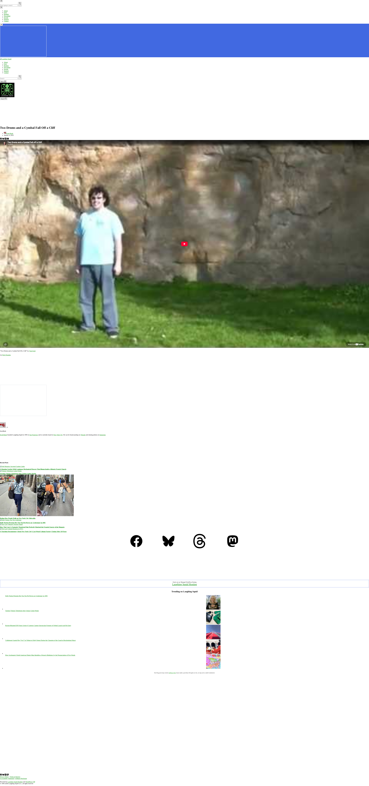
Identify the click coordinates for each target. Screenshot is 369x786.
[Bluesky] (3, 139)
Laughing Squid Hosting (184, 584)
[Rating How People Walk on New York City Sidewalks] (37, 515)
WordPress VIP (30, 782)
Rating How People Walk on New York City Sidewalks (17, 518)
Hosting (6, 66)
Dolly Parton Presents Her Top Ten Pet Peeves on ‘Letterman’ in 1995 (22, 523)
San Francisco (33, 435)
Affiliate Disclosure (21, 778)
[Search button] (20, 77)
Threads (83, 435)
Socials (6, 69)
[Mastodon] (232, 548)
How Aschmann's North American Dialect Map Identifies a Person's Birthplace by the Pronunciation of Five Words (40, 655)
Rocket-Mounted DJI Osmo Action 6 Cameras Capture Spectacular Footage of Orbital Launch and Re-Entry (38, 625)
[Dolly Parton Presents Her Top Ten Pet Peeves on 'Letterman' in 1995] (213, 609)
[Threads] (6, 139)
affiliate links (172, 673)
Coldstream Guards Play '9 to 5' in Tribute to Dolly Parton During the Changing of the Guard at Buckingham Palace (40, 640)
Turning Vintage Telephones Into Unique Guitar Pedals (18, 473)
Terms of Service (15, 777)
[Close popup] (1, 25)
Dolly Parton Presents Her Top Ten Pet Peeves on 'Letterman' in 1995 (26, 596)
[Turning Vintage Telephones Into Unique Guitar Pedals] (11, 471)
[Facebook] (1, 139)
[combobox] (9, 79)
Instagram (103, 435)
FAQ (5, 64)
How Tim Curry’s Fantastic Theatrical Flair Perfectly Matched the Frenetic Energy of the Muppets (32, 527)
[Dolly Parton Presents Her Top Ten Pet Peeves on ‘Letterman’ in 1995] (10, 520)
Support (6, 71)
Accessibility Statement (7, 778)
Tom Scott (32, 351)
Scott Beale (3, 435)
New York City (58, 435)
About (6, 62)
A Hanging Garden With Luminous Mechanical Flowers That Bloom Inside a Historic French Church (33, 469)
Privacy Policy (4, 777)
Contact (6, 73)
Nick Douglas (6, 355)
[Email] (8, 139)
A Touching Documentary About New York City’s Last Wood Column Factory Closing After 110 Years (33, 531)
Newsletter (7, 67)
